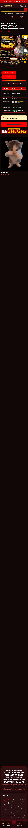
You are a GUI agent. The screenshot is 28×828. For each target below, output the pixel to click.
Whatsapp (19, 825)
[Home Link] (8, 5)
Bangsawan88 (5, 800)
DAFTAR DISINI (9, 72)
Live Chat (25, 825)
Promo (3, 825)
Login (8, 825)
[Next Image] (25, 51)
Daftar (14, 824)
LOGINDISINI (9, 77)
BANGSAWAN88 (14, 124)
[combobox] (12, 9)
